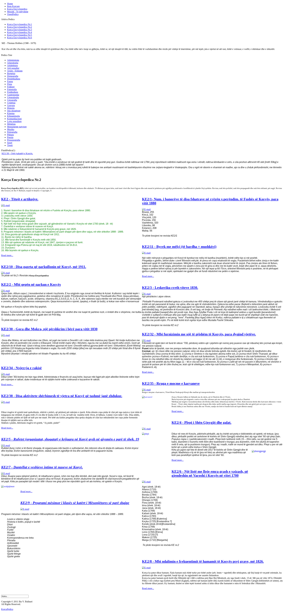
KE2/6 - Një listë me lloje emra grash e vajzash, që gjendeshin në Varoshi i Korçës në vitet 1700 (210, 473)
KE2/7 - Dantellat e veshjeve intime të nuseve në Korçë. (42, 467)
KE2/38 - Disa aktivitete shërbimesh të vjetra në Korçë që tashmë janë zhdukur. (61, 396)
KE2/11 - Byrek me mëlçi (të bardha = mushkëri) (179, 247)
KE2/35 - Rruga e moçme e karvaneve (171, 383)
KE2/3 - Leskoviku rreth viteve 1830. (170, 287)
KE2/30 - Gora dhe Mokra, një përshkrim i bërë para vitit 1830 (49, 329)
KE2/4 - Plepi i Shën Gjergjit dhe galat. (201, 422)
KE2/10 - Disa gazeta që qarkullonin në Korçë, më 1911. (43, 267)
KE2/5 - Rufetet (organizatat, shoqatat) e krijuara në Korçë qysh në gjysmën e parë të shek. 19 (70, 439)
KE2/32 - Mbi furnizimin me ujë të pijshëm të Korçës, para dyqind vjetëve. (199, 334)
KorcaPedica (7, 609)
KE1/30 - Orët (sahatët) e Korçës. (17, 153)
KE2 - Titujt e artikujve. (19, 199)
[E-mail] (5, 205)
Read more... (7, 255)
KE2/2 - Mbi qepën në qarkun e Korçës (31, 284)
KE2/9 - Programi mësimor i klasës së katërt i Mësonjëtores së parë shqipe (74, 503)
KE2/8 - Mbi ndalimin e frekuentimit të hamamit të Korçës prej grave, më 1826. (203, 561)
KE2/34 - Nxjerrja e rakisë (21, 368)
